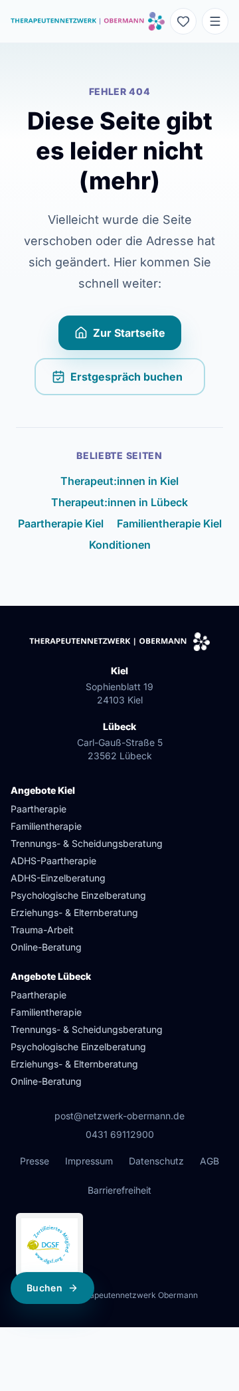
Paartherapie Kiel (61, 523)
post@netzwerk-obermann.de (119, 1115)
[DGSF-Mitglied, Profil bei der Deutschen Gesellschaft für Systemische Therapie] (49, 1245)
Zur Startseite (129, 332)
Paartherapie (38, 808)
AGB (209, 1160)
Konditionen (120, 544)
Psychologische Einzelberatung (78, 895)
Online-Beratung (46, 947)
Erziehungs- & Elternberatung (74, 912)
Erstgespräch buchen (137, 380)
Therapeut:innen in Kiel (119, 481)
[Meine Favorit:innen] (183, 21)
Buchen (44, 1287)
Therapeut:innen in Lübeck (119, 502)
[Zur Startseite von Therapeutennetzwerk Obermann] (88, 21)
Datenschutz (156, 1160)
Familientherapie (46, 826)
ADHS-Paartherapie (53, 860)
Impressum (89, 1160)
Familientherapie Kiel (169, 523)
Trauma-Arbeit (42, 929)
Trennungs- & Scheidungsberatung (87, 843)
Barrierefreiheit (119, 1190)
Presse (34, 1160)
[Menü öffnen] (215, 21)
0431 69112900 (120, 1134)
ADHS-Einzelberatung (58, 877)
